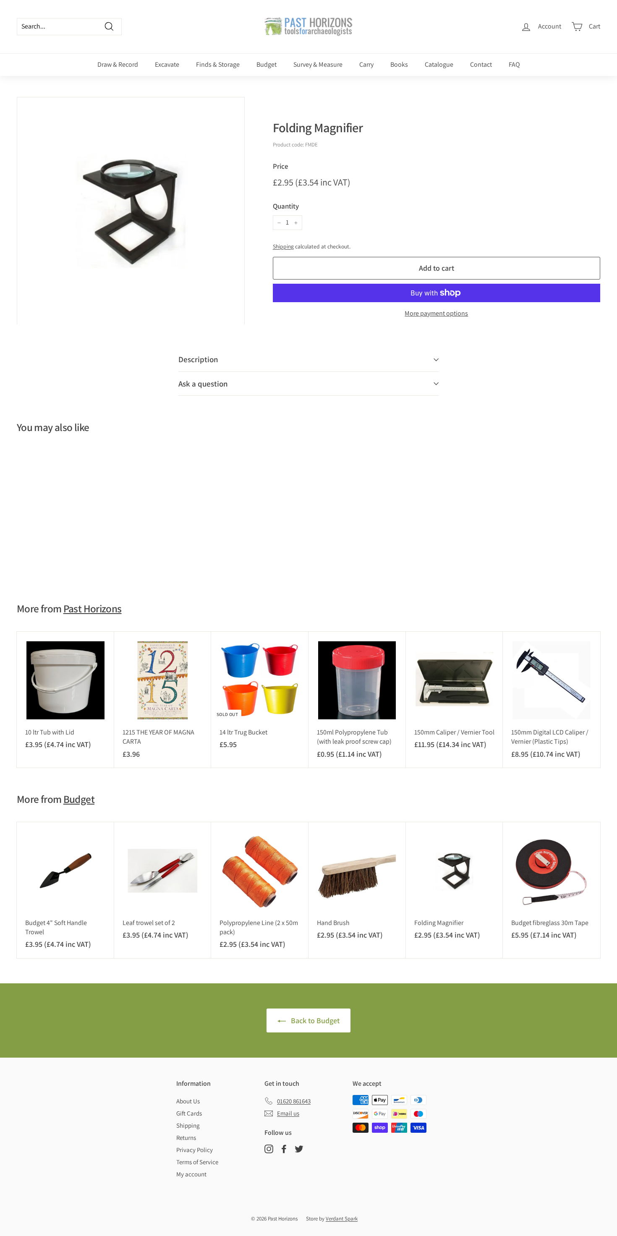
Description (198, 359)
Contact (481, 64)
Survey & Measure (317, 64)
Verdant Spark (342, 1218)
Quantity (286, 206)
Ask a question (203, 384)
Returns (186, 1138)
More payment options (436, 313)
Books (399, 64)
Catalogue (439, 64)
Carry (366, 64)
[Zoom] (130, 210)
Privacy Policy (194, 1150)
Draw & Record (117, 64)
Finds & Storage (218, 64)
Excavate (167, 64)
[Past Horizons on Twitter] (299, 1148)
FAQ (514, 64)
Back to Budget (314, 1020)
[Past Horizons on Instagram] (268, 1148)
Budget (266, 64)
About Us (188, 1101)
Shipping (283, 246)
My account (191, 1174)
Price (280, 166)
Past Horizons (92, 608)
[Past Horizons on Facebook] (284, 1148)
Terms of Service (197, 1162)
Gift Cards (189, 1113)
